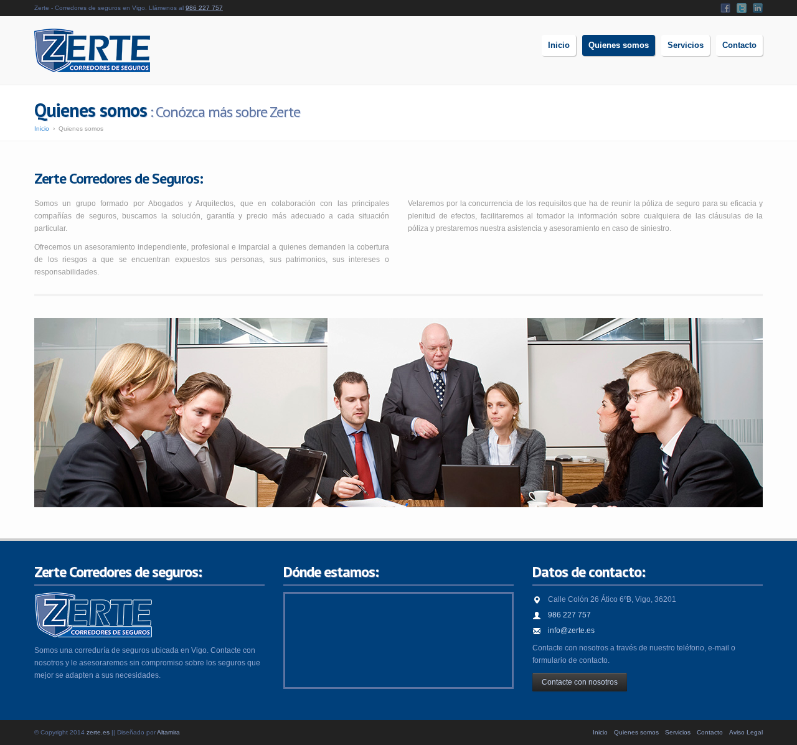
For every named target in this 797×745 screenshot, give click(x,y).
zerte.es (98, 732)
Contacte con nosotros (580, 682)
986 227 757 (204, 7)
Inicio (41, 128)
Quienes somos (636, 732)
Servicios (678, 732)
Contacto (710, 732)
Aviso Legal (746, 732)
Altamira (168, 732)
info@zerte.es (571, 630)
